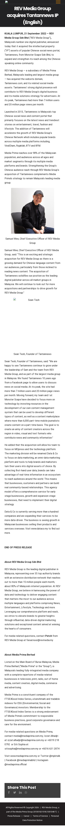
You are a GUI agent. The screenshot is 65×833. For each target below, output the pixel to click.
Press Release (14, 816)
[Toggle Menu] (58, 2)
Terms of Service (40, 816)
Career (26, 816)
